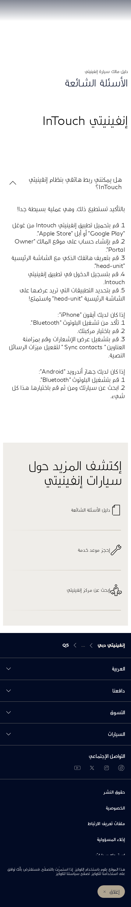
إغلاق (114, 891)
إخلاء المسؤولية (111, 839)
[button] (65, 183)
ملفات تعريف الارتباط (106, 823)
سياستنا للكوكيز (67, 873)
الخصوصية (115, 807)
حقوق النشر (114, 792)
